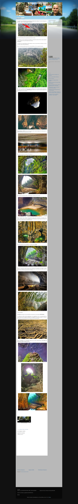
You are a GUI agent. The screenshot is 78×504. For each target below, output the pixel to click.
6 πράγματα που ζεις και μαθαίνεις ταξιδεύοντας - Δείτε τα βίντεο (53, 94)
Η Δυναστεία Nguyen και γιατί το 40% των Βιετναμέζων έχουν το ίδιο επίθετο (54, 85)
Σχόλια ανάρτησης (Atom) (24, 471)
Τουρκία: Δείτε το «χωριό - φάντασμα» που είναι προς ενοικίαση (54, 87)
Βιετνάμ (21, 429)
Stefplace (50, 21)
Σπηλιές (23, 429)
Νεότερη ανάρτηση (21, 469)
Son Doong (26, 429)
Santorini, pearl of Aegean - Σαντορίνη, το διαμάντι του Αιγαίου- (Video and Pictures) (55, 92)
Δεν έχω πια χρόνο (51, 78)
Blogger (50, 497)
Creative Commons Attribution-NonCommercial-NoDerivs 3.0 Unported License (54, 59)
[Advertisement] (32, 462)
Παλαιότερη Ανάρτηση (42, 469)
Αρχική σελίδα (31, 469)
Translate (23, 18)
